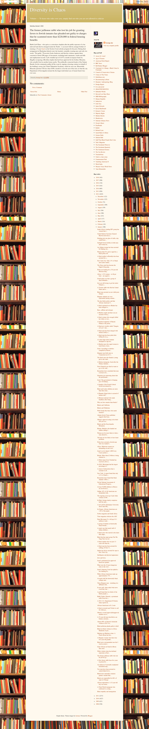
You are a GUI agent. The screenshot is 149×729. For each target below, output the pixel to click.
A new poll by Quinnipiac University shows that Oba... (108, 505)
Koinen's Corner (100, 111)
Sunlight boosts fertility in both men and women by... (107, 243)
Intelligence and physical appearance (107, 555)
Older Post (84, 92)
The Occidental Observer (103, 145)
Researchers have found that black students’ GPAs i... (107, 478)
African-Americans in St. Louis (106, 605)
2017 (97, 180)
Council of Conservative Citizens (105, 72)
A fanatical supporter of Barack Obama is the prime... (106, 322)
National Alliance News (102, 121)
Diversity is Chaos (48, 9)
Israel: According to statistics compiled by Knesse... (105, 349)
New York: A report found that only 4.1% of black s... (107, 474)
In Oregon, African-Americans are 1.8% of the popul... (107, 510)
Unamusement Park (101, 159)
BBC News (99, 63)
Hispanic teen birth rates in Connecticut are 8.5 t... (105, 354)
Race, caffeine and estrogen (105, 310)
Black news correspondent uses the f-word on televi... (107, 643)
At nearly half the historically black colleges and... (107, 579)
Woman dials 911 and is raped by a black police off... (107, 252)
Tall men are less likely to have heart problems (107, 438)
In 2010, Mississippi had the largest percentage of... (107, 465)
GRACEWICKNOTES (102, 89)
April (99, 219)
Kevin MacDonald (101, 108)
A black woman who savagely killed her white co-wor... (107, 318)
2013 (97, 191)
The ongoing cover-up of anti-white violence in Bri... (107, 496)
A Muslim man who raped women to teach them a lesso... (107, 345)
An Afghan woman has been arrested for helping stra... (107, 248)
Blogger (90, 716)
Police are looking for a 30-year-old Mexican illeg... (107, 270)
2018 (97, 177)
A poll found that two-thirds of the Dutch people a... (107, 593)
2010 (97, 698)
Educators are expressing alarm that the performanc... (107, 376)
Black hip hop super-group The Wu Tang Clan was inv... (107, 538)
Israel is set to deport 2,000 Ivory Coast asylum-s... (106, 452)
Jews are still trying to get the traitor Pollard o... (107, 284)
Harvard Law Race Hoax (103, 94)
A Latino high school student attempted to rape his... (105, 340)
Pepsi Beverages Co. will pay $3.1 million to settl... (107, 520)
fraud (43, 49)
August (100, 207)
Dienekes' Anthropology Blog (104, 82)
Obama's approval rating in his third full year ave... (107, 420)
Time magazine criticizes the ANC (107, 516)
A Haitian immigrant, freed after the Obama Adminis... (107, 363)
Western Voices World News (104, 166)
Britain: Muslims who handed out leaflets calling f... (106, 429)
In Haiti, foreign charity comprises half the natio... (107, 501)
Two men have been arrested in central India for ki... (106, 670)
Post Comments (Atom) (44, 95)
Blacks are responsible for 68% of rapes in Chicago (107, 679)
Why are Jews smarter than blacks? (107, 402)
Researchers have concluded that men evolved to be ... (108, 372)
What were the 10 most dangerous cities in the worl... (107, 566)
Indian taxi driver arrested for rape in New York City (108, 551)
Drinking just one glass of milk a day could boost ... (108, 239)
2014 (97, 188)
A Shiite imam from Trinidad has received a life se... (106, 461)
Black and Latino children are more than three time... (107, 390)
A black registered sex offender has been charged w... (107, 306)
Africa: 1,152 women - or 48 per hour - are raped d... (106, 275)
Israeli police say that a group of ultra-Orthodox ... (106, 279)
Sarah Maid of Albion (102, 133)
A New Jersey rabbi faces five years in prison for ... (107, 661)
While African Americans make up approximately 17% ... (107, 575)
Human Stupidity (100, 99)
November (101, 199)
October (100, 202)
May (99, 216)
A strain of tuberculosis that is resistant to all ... (106, 470)
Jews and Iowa (101, 558)
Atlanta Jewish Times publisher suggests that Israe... (106, 416)
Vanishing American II (102, 162)
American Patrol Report (102, 61)
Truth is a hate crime (101, 157)
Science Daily (99, 135)
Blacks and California (103, 405)
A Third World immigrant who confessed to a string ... (106, 688)
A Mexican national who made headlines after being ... (106, 399)
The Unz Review (100, 152)
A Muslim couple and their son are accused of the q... (107, 313)
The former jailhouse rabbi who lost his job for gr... (107, 656)
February (100, 224)
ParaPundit (99, 125)
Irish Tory (98, 104)
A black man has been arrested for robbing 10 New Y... (107, 547)
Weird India (99, 164)
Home (59, 92)
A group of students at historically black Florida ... (107, 524)
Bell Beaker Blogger (101, 66)
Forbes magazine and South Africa (107, 514)
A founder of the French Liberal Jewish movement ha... (106, 385)
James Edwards (100, 106)
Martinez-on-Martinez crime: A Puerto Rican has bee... (106, 634)
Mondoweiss (99, 118)
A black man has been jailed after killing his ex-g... (106, 336)
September (101, 205)
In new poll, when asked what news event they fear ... (107, 588)
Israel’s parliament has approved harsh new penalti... (106, 561)
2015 (97, 186)
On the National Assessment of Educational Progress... (106, 483)
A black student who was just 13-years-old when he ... (106, 542)
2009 (97, 701)
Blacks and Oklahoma (103, 408)
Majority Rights (100, 113)
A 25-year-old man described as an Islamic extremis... (107, 618)
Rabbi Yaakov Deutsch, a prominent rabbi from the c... (107, 597)
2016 (97, 183)
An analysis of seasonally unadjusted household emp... (107, 665)
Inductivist (99, 101)
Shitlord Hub (99, 137)
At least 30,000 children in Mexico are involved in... (107, 487)
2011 (97, 696)
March (100, 221)
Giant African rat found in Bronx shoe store (106, 647)
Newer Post (33, 92)
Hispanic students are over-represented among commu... (106, 297)
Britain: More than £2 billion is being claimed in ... (108, 456)
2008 (97, 704)
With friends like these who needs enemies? (107, 411)
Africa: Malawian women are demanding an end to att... (105, 447)
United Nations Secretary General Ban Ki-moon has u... (107, 234)
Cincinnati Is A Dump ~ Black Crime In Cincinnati (107, 69)
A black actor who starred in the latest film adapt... (108, 533)
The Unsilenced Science (102, 150)
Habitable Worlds (101, 92)
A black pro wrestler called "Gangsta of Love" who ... (107, 327)
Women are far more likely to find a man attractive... (107, 434)
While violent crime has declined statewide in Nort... (106, 652)
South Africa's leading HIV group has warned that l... (108, 230)
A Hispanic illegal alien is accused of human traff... (107, 394)
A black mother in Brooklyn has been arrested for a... (108, 257)
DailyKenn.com (100, 77)
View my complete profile (111, 46)
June (99, 213)
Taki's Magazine (100, 142)
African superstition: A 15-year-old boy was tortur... (107, 683)
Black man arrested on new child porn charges (108, 293)
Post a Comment (37, 87)
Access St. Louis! (101, 56)
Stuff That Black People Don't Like (106, 140)
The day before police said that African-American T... (106, 302)
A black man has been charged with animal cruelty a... (107, 331)
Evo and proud (100, 87)
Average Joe (109, 43)
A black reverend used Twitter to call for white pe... (108, 609)
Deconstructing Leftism (102, 79)
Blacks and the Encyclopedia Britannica (105, 425)
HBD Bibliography (101, 96)
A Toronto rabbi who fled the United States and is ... (107, 288)
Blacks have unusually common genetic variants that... (106, 674)
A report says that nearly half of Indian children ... (106, 529)
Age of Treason (100, 58)
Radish (97, 128)
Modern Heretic (100, 116)
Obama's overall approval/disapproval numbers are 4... (108, 613)
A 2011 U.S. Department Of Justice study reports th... (107, 602)
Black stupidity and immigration (106, 691)
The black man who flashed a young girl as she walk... (107, 358)
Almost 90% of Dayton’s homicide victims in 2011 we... (107, 622)
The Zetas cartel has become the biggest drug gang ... (106, 266)
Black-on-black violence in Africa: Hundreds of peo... (107, 629)
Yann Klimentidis (101, 169)
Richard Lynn (99, 130)
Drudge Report (100, 84)
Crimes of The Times (102, 75)
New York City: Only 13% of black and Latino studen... (107, 261)
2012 (97, 194)
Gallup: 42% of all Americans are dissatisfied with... (107, 492)
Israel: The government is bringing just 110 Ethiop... (107, 381)
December (101, 196)
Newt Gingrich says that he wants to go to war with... (107, 367)
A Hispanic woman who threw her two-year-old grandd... (107, 638)
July (99, 210)
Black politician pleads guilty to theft (108, 626)
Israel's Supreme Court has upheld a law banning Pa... (107, 570)
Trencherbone (99, 154)
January (100, 227)
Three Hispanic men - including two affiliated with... (107, 584)
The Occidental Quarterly (103, 147)
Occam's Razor (100, 123)
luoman (78, 716)
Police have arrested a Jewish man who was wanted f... (107, 443)
